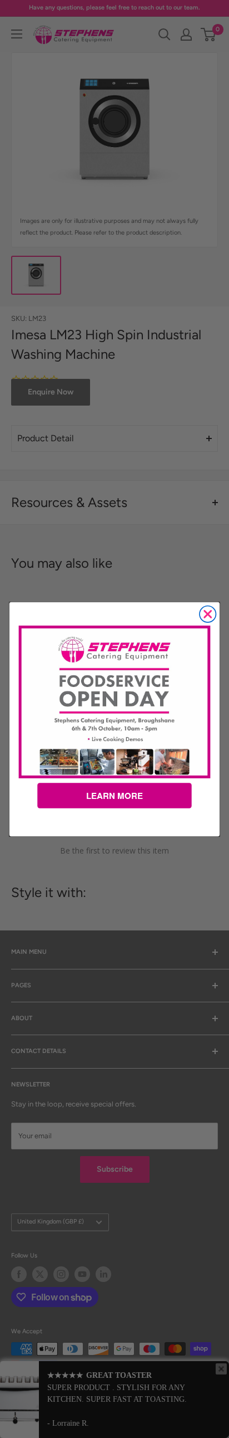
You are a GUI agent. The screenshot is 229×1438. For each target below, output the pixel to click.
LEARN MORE (114, 795)
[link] (115, 701)
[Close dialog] (208, 614)
